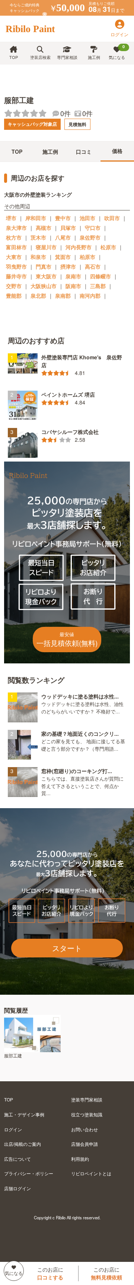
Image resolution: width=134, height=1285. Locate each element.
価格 (117, 150)
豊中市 (63, 218)
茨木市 (38, 237)
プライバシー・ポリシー (28, 1173)
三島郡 (98, 286)
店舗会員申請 (84, 1144)
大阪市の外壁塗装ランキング (38, 194)
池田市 (87, 218)
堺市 (11, 218)
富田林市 (16, 247)
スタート (67, 947)
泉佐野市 (90, 237)
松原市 (108, 247)
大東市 (14, 256)
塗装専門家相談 (86, 1099)
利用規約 (80, 1159)
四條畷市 (100, 276)
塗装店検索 (40, 57)
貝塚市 (68, 227)
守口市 (92, 227)
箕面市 (63, 256)
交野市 (14, 286)
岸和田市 (35, 218)
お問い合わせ (84, 1129)
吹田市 (112, 218)
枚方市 (14, 237)
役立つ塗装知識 (86, 1114)
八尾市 (63, 237)
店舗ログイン (17, 1188)
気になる (117, 52)
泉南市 (73, 276)
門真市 (43, 266)
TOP (13, 57)
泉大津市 (16, 227)
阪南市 (73, 286)
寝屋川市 (46, 247)
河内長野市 (79, 247)
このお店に (50, 1273)
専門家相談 (67, 57)
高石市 (92, 266)
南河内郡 (90, 295)
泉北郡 (38, 295)
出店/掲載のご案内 (22, 1144)
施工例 (94, 57)
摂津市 (68, 266)
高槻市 (43, 227)
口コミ (84, 151)
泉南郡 (63, 295)
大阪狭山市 (44, 286)
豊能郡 (14, 295)
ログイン (13, 1129)
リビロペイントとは (91, 1173)
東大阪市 (46, 276)
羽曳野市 (16, 266)
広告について (17, 1159)
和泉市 (38, 256)
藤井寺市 (16, 276)
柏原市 (87, 256)
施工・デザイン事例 (24, 1114)
